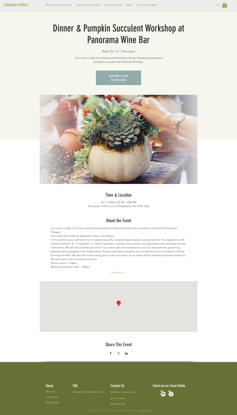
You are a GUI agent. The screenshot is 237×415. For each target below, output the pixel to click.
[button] (88, 4)
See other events (118, 79)
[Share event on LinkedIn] (126, 353)
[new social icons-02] (163, 393)
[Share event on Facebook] (110, 353)
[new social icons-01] (171, 393)
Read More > (118, 272)
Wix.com (146, 410)
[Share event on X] (118, 353)
